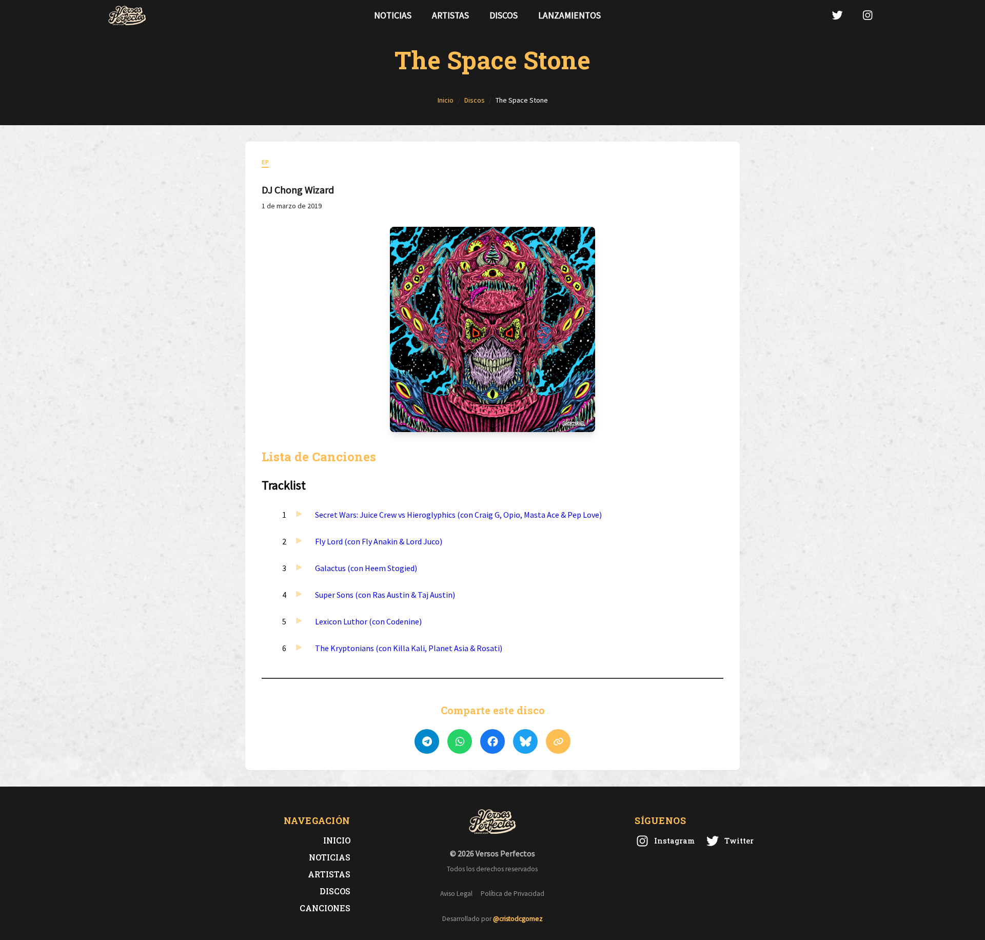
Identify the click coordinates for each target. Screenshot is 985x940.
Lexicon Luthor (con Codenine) (368, 621)
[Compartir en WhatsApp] (459, 741)
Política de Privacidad (512, 893)
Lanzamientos (569, 15)
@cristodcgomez (518, 918)
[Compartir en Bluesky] (525, 741)
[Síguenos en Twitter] (837, 15)
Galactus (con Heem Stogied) (366, 568)
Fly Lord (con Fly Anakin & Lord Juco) (378, 541)
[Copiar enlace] (558, 741)
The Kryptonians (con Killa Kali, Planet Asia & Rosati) (408, 648)
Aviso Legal (456, 893)
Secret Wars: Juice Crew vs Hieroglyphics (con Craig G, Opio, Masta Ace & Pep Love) (458, 515)
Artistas (450, 15)
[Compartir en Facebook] (492, 741)
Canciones (325, 908)
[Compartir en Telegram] (427, 741)
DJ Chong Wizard (298, 189)
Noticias (392, 15)
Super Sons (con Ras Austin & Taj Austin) (385, 595)
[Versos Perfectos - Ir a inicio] (127, 15)
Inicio (336, 840)
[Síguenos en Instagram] (867, 15)
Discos (503, 15)
